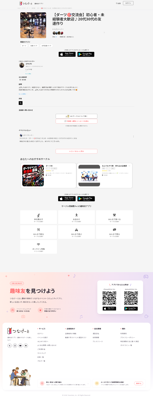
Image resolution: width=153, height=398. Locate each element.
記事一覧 (40, 357)
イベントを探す (42, 337)
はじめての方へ (42, 341)
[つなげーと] (18, 331)
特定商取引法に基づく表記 (129, 341)
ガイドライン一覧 (126, 345)
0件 (56, 37)
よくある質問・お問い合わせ (46, 345)
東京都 (33, 8)
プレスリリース (98, 341)
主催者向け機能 (70, 333)
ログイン (128, 3)
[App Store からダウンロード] (109, 309)
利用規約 (123, 333)
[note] (26, 346)
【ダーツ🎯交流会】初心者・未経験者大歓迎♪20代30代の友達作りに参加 (53, 138)
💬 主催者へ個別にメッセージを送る (77, 121)
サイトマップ (41, 353)
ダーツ (28, 8)
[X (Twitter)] (9, 346)
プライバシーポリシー (127, 337)
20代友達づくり (46, 46)
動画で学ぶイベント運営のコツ (75, 337)
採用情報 (96, 337)
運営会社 (96, 333)
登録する (138, 383)
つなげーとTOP (21, 8)
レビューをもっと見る (76, 151)
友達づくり (33, 46)
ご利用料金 (41, 349)
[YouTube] (20, 346)
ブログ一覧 (41, 361)
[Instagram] (15, 346)
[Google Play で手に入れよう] (131, 309)
